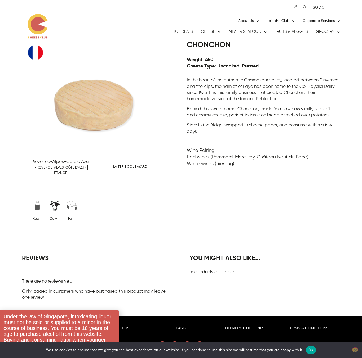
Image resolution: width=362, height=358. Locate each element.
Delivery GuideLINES (244, 328)
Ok (310, 350)
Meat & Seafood (245, 32)
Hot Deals (183, 32)
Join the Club (278, 21)
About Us (246, 21)
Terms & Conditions (308, 328)
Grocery (325, 32)
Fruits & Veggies (291, 32)
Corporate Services (319, 21)
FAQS (181, 328)
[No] (355, 349)
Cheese (208, 32)
